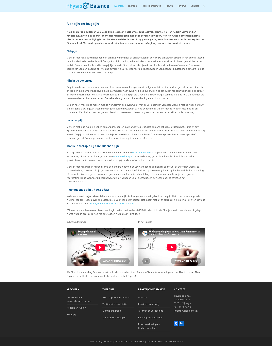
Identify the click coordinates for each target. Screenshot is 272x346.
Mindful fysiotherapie (114, 317)
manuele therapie (122, 156)
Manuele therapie (111, 310)
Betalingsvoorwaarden (150, 317)
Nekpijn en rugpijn (76, 307)
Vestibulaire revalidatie (114, 304)
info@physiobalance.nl (186, 310)
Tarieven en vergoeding (150, 310)
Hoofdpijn (72, 314)
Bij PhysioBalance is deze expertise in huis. (112, 203)
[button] (204, 5)
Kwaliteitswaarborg (148, 304)
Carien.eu (151, 341)
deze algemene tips (142, 152)
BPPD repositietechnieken (116, 297)
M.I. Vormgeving (136, 341)
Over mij (142, 297)
